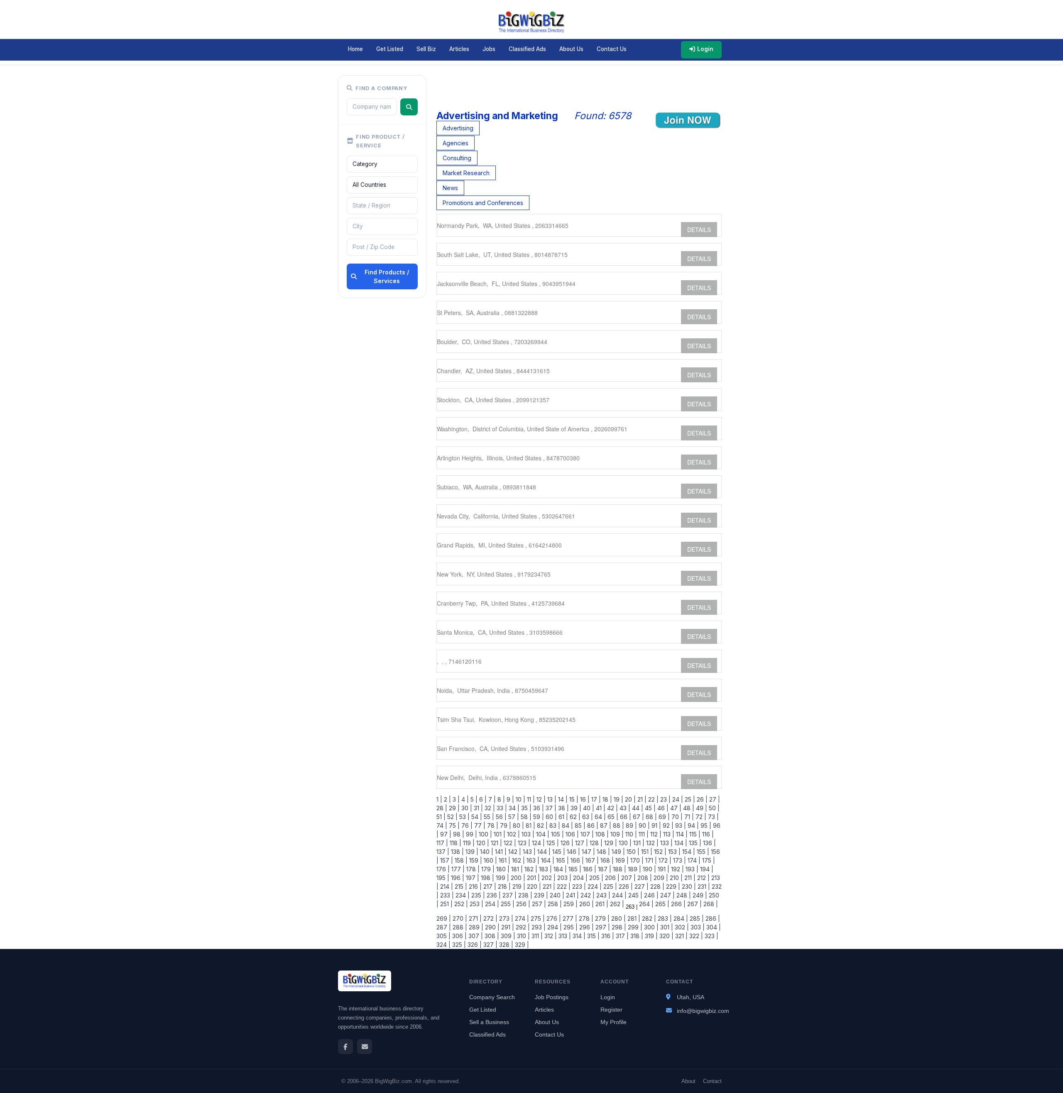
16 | (584, 799)
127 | (580, 842)
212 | (703, 877)
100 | (484, 834)
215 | (460, 886)
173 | (678, 860)
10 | (519, 799)
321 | (681, 935)
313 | (564, 935)
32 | (489, 808)
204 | (579, 877)
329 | (521, 944)
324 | (443, 944)
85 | (579, 825)
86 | (591, 825)
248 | (683, 895)
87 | (604, 825)
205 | (595, 877)
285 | (696, 918)
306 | (459, 935)
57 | (513, 816)
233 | (446, 895)
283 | (664, 918)
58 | (525, 816)
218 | (503, 886)
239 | (540, 895)
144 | (543, 851)
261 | (601, 903)
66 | (624, 816)
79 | (504, 825)
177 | (457, 869)
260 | (586, 903)
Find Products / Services (387, 276)
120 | (482, 842)
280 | (618, 918)
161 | (503, 860)
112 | (655, 834)
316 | (607, 935)
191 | (662, 869)
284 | (680, 918)
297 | (602, 927)
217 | (489, 886)
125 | (552, 842)
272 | (489, 918)
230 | (688, 886)
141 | (500, 851)
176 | (443, 869)
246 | (650, 895)
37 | (550, 808)
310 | (522, 935)
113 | (667, 834)
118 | (454, 842)
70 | (676, 816)
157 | (445, 860)
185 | (574, 869)
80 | (517, 825)
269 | (443, 918)
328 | (505, 944)
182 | (530, 869)
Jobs (489, 49)
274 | (521, 918)
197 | (471, 877)
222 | (563, 886)
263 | (630, 907)
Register (611, 1009)
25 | (689, 799)
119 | (468, 842)
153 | (673, 851)
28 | (441, 808)
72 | (700, 816)
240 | (556, 895)
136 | (708, 842)
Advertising (458, 128)
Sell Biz (426, 49)
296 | (586, 927)
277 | (569, 918)
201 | (532, 877)
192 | (676, 869)
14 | (562, 799)
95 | (705, 825)
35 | (525, 808)
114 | (681, 834)
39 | (575, 808)
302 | (681, 927)
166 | (576, 860)
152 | (659, 851)
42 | (611, 808)
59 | (538, 816)
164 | (546, 860)
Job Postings (551, 997)
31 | (477, 808)
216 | (474, 886)
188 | (618, 869)
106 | (571, 834)
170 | (636, 860)
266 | (677, 903)
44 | (636, 808)
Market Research (466, 172)
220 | (533, 886)
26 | (701, 799)
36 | (538, 808)
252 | (460, 903)
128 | (595, 842)
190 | (648, 869)
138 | (456, 851)
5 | (473, 799)
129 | (610, 842)
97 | (444, 834)
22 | (653, 799)
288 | (459, 927)
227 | (641, 886)
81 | (529, 825)
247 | (667, 895)
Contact (712, 1081)
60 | (550, 816)
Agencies (455, 143)
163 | (532, 860)
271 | (474, 918)
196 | (456, 877)
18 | (606, 799)
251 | (445, 903)
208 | (644, 877)
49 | (700, 808)
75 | (453, 825)
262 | (616, 903)
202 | (548, 877)
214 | (445, 886)
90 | (643, 825)
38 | (562, 808)
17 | (595, 799)
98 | (457, 834)
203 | (563, 877)
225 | (609, 886)
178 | (472, 869)
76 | (466, 825)
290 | (491, 927)
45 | (649, 808)
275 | (537, 918)
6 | (482, 799)
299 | (634, 927)
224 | (594, 886)
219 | (518, 886)
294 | (554, 927)
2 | (446, 799)
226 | (625, 886)
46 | (662, 808)
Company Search (492, 997)
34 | (513, 808)
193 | (691, 869)
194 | (705, 869)
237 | (509, 895)
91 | (655, 825)
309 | (507, 935)
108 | (601, 834)
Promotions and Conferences (483, 202)
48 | (687, 808)
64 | (599, 816)
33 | (501, 808)
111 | (643, 834)
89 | (630, 825)
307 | (475, 935)
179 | (487, 869)
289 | (475, 927)
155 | (702, 851)
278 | (585, 918)
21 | (641, 799)
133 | (666, 842)
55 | (488, 816)
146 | (572, 851)
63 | (586, 816)
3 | (455, 799)
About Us (571, 49)
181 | (516, 869)
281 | (633, 918)
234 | (462, 895)
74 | (441, 825)
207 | (628, 877)
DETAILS (699, 229)
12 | (540, 799)
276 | (553, 918)
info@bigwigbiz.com (703, 1010)
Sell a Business (489, 1022)
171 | (650, 860)
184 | (559, 869)
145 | (558, 851)
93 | (680, 825)
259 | (570, 903)
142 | (514, 851)
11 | (530, 799)
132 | (651, 842)
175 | (708, 860)
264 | (645, 903)
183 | (544, 869)
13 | (551, 799)
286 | (712, 918)
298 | (618, 927)
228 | (656, 886)
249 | (699, 895)
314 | (578, 935)
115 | (694, 834)
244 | (618, 895)
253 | (475, 903)
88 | (617, 825)
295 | (570, 927)
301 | (666, 927)
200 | (517, 877)
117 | (442, 842)
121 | (495, 842)
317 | (621, 935)
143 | (528, 851)
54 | (476, 816)
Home (355, 49)
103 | (527, 834)
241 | (571, 895)
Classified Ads (527, 49)
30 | (466, 808)
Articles (459, 49)
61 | (562, 816)
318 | (636, 935)
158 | (460, 860)
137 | (442, 851)
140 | (485, 851)
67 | (637, 816)
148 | (602, 851)
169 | (621, 860)
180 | (502, 869)
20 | (629, 799)
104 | (541, 834)
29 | (453, 808)
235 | (477, 895)
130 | (624, 842)
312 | (550, 935)
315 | (592, 935)
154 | (688, 851)
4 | (464, 799)
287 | (443, 927)
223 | (578, 886)
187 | (603, 869)
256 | (522, 903)
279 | (601, 918)
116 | (707, 834)
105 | (556, 834)
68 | (650, 816)
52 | (452, 816)
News (450, 187)
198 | (486, 877)
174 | (693, 860)
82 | (541, 825)
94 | (692, 825)
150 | (632, 851)
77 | (479, 825)
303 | (697, 927)
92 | (667, 825)
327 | (489, 944)
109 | (616, 834)
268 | (710, 903)
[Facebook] (345, 1046)
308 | (491, 935)
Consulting (457, 157)
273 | (505, 918)
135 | (694, 842)
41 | (599, 808)
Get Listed (389, 49)
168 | (606, 860)
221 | (548, 886)
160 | (489, 860)
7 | (491, 799)
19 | (617, 799)
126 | (566, 842)
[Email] (364, 1046)
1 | (439, 799)
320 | (666, 935)
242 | (587, 895)
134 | (680, 842)
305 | (443, 935)
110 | (630, 834)
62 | (574, 816)
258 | (554, 903)
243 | (602, 895)
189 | (633, 869)
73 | (712, 816)
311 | (536, 935)
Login (705, 49)
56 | (500, 816)
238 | (524, 895)
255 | (506, 903)
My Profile (613, 1022)
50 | (713, 808)
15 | (573, 799)
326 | (474, 944)
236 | (493, 895)
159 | (475, 860)
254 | (491, 903)
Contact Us (612, 49)
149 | (617, 851)
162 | (517, 860)
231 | (703, 886)
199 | (501, 877)
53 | (464, 816)
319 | (650, 935)
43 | (624, 808)
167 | (591, 860)
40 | (587, 808)
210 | (675, 877)
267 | (694, 903)
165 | (561, 860)
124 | (537, 842)
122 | (509, 842)
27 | (714, 799)
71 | (688, 816)
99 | (470, 834)
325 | (458, 944)
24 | (677, 799)
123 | (523, 842)
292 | (522, 927)
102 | (512, 834)
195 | (442, 877)
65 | (612, 816)
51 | (441, 816)
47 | (675, 808)
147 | (587, 851)
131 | (638, 842)
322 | (695, 935)
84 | (566, 825)
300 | (650, 927)
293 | (538, 927)
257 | (538, 903)
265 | (661, 903)
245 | (634, 895)
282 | (648, 918)
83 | (554, 825)
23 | (665, 799)
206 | (611, 877)
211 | (689, 877)
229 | (672, 886)
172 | (664, 860)
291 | (507, 927)
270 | (459, 918)
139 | (471, 851)
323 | (710, 935)
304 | (713, 927)
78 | (491, 825)
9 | (509, 799)
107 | (586, 834)
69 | (663, 816)
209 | (660, 877)
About (688, 1081)
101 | (498, 834)
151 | (645, 851)
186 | (588, 869)
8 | (500, 799)
